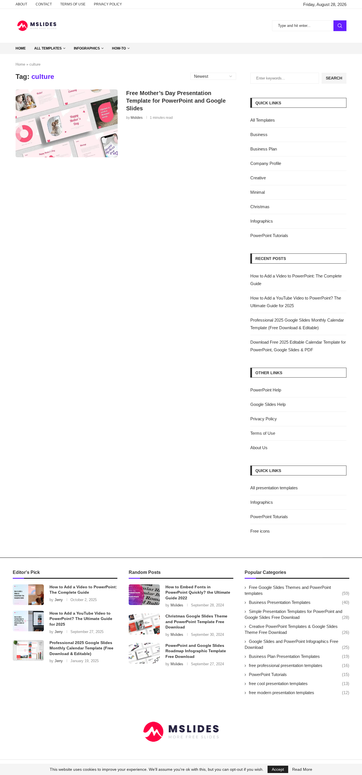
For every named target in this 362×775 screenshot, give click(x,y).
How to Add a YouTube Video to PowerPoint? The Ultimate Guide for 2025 (80, 619)
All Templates (48, 48)
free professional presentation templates (299, 665)
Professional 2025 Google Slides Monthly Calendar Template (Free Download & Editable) (81, 648)
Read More (302, 769)
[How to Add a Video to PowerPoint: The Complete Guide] (28, 594)
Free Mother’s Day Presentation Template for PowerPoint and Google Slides (176, 100)
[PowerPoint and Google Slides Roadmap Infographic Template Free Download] (144, 653)
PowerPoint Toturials (269, 516)
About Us (259, 447)
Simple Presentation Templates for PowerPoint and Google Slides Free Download (297, 614)
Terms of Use (72, 4)
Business (259, 134)
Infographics (87, 48)
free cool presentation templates (299, 683)
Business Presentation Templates (299, 602)
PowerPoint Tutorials (269, 235)
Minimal (257, 192)
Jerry (59, 600)
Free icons (260, 531)
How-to (119, 48)
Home (21, 48)
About (21, 4)
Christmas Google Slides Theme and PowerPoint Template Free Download (196, 621)
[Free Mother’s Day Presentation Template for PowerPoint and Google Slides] (67, 123)
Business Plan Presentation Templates (299, 656)
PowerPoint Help (265, 390)
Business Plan (263, 149)
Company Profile (265, 163)
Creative (258, 177)
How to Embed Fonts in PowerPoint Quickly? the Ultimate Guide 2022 (197, 592)
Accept (278, 769)
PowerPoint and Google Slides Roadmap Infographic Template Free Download (195, 651)
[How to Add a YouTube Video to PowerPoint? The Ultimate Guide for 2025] (28, 621)
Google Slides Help (268, 404)
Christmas (260, 206)
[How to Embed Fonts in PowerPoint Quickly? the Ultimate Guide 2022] (144, 594)
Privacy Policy (108, 4)
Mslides (137, 118)
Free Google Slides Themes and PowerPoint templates (297, 590)
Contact (44, 4)
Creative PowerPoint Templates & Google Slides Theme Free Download (297, 629)
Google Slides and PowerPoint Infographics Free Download (297, 644)
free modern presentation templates (299, 692)
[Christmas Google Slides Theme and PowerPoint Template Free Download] (144, 623)
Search (339, 25)
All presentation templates (274, 487)
